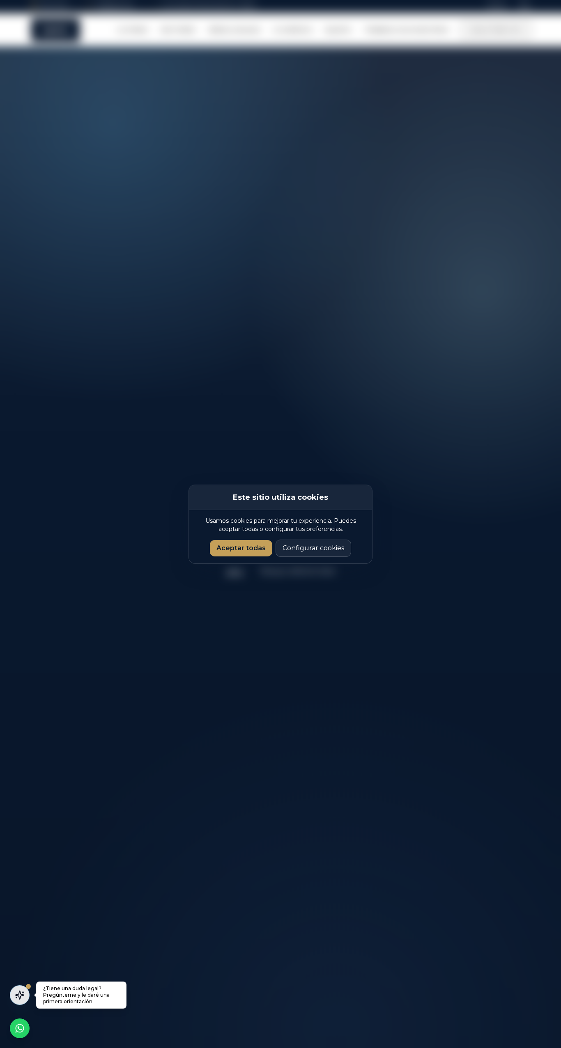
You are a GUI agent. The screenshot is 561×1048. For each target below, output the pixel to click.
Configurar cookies (313, 548)
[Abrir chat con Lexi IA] (20, 995)
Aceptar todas (241, 548)
